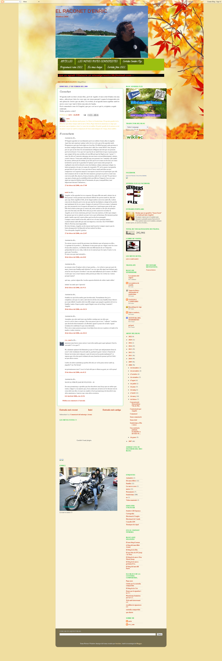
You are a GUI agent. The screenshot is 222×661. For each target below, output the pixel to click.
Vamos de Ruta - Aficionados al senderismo (134, 292)
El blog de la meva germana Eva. (132, 563)
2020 (130, 340)
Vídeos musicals (131, 500)
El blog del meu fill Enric (132, 567)
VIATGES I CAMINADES (133, 300)
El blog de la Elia (132, 550)
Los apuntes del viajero (133, 277)
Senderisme (130, 494)
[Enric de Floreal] (127, 178)
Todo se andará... (134, 312)
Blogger (139, 643)
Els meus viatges (95, 67)
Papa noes (129, 581)
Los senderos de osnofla (133, 284)
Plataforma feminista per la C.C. (133, 597)
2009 (130, 362)
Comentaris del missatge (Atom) (81, 414)
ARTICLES (66, 61)
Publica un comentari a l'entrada (74, 400)
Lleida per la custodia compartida (133, 585)
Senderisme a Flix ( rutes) (136, 424)
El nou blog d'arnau (133, 542)
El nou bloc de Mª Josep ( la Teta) (134, 553)
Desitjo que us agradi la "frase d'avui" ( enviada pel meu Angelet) (149, 214)
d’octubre (134, 374)
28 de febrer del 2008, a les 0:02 (75, 257)
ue (127, 497)
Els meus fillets (131, 481)
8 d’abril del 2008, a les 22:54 (75, 396)
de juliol (133, 383)
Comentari (133, 414)
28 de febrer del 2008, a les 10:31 (76, 309)
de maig (133, 390)
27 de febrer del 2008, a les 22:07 (76, 233)
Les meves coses (131, 486)
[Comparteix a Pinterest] (97, 115)
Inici (90, 409)
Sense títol (133, 420)
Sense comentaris (136, 417)
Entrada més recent (69, 409)
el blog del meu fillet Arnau (133, 546)
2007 (130, 441)
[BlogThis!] (91, 115)
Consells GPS (130, 522)
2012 (130, 352)
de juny (133, 387)
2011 (130, 355)
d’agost (133, 380)
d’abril (133, 393)
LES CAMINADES (132, 259)
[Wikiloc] (135, 138)
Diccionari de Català (133, 519)
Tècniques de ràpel (132, 524)
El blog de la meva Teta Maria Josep (134, 558)
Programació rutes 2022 (71, 67)
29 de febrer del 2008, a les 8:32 (75, 372)
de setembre (134, 377)
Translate (142, 130)
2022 (130, 336)
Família (128, 483)
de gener (133, 437)
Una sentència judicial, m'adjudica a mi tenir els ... (135, 431)
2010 (130, 358)
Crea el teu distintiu (141, 175)
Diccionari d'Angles (133, 516)
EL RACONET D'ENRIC (81, 11)
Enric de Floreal (130, 175)
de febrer (133, 399)
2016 (130, 343)
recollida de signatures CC (133, 606)
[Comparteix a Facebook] (95, 115)
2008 (130, 365)
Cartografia (130, 513)
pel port (131, 325)
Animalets (129, 478)
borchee (118, 643)
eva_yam (68, 340)
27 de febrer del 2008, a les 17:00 (76, 185)
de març (133, 396)
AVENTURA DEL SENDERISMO (134, 319)
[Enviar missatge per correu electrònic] (84, 115)
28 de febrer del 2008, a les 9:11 (75, 287)
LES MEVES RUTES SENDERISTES (98, 61)
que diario (129, 612)
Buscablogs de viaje (135, 307)
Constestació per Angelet (135, 410)
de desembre (134, 368)
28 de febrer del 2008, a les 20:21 (76, 333)
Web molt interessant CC (133, 601)
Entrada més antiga (112, 409)
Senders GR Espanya (133, 511)
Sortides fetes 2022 (116, 67)
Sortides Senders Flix (132, 61)
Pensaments (130, 492)
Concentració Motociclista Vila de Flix (135, 404)
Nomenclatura (151, 270)
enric (66, 192)
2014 (130, 346)
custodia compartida (133, 609)
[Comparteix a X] (93, 115)
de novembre (134, 371)
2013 (130, 349)
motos (128, 489)
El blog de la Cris (132, 588)
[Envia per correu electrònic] (89, 115)
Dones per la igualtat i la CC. (133, 592)
